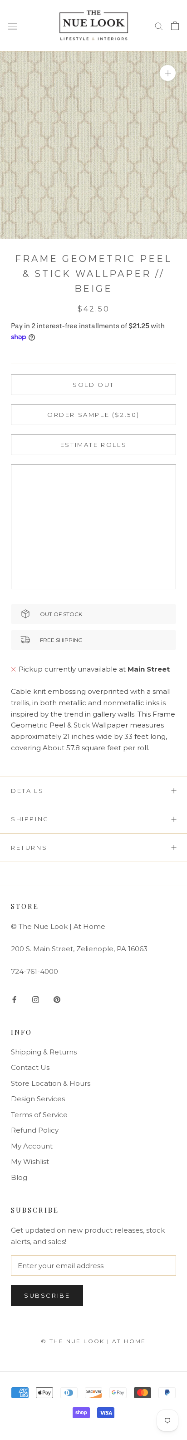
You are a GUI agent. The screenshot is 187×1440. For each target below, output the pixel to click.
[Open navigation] (12, 26)
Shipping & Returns (44, 1052)
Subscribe (47, 1295)
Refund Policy (35, 1130)
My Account (32, 1146)
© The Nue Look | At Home (93, 1341)
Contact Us (30, 1067)
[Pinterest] (57, 999)
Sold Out (93, 384)
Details (27, 790)
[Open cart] (175, 25)
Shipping (30, 819)
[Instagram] (35, 999)
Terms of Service (39, 1114)
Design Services (38, 1098)
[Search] (159, 25)
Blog (19, 1177)
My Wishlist (30, 1161)
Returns (29, 847)
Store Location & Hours (50, 1083)
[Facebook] (14, 999)
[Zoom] (168, 72)
